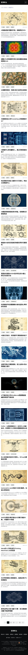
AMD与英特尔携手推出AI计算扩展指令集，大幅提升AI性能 (13, 519)
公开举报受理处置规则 (19, 650)
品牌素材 (16, 634)
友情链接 (25, 634)
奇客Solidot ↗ (19, 637)
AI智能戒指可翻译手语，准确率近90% (13, 30)
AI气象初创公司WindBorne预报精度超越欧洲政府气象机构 (13, 396)
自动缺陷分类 (13, 208)
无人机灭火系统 (13, 454)
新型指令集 (13, 514)
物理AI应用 (13, 115)
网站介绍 (2, 634)
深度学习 (7, 27)
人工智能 (3, 27)
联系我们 (20, 634)
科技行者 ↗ (13, 637)
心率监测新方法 (13, 301)
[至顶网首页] (4, 2)
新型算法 (12, 27)
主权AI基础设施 (13, 270)
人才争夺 (12, 545)
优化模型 (12, 56)
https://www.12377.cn (10, 650)
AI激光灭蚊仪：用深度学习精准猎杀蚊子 (14, 335)
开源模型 (12, 361)
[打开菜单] (25, 2)
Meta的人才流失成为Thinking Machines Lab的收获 (11, 549)
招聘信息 (11, 634)
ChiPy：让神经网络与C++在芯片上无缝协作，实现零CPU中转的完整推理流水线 (14, 427)
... (16, 622)
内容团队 (7, 634)
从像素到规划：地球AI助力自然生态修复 (14, 90)
